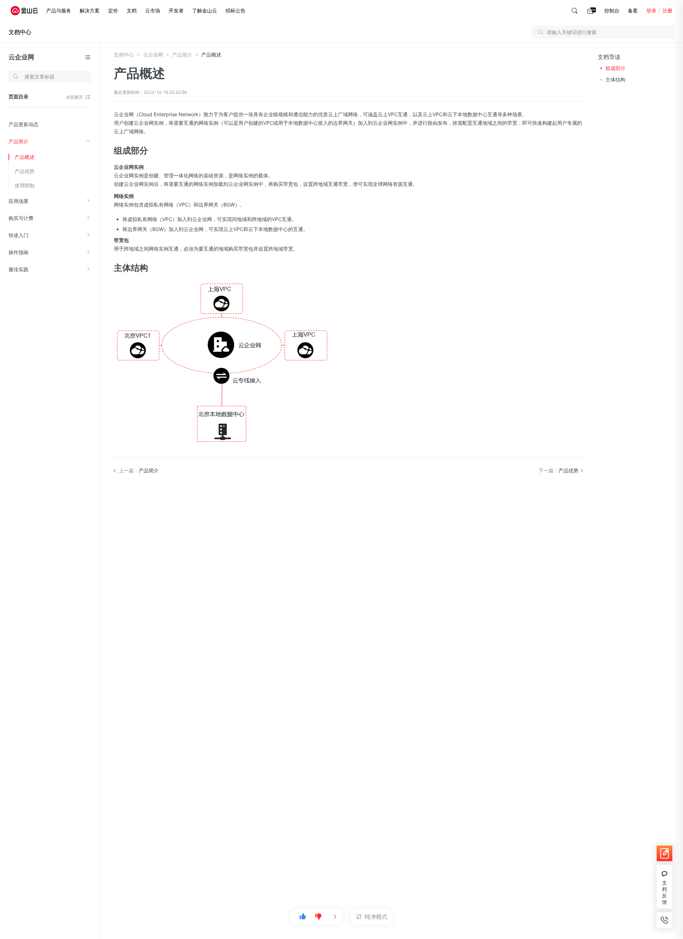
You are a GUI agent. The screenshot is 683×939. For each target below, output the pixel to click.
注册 (667, 10)
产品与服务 (58, 10)
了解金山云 (204, 10)
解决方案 (90, 10)
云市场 (152, 10)
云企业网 (21, 57)
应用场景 (18, 201)
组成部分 (615, 68)
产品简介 (18, 141)
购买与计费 (21, 218)
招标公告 (235, 10)
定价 (113, 10)
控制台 (611, 10)
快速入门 (18, 235)
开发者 (176, 10)
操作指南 (18, 252)
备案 (633, 10)
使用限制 (25, 185)
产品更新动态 (23, 124)
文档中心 (20, 32)
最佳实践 (18, 269)
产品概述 (25, 157)
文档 (132, 10)
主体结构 (615, 79)
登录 (651, 10)
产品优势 (25, 171)
